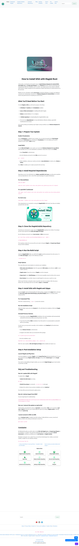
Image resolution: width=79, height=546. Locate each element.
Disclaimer (55, 526)
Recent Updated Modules (71, 540)
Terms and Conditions (41, 526)
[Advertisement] (39, 14)
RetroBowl (61, 534)
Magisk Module (32, 535)
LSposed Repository (30, 2)
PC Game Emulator (55, 534)
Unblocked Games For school (21, 534)
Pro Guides (51, 2)
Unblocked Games (44, 535)
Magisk (48, 534)
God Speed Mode (39, 539)
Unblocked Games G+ (32, 534)
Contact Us (33, 526)
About (23, 526)
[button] (76, 537)
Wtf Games (12, 534)
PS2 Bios (44, 534)
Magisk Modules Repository (21, 2)
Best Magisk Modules (39, 541)
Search (74, 3)
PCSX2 (75, 534)
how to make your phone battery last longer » (52, 444)
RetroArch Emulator (69, 534)
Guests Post (56, 2)
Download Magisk (12, 2)
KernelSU (26, 535)
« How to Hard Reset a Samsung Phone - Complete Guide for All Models (30, 444)
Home (8, 1)
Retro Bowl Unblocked (4, 534)
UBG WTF (40, 534)
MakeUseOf (38, 535)
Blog (37, 1)
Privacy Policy (28, 526)
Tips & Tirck (46, 2)
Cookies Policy (49, 526)
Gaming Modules (41, 2)
